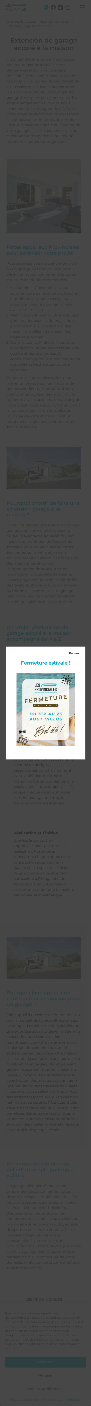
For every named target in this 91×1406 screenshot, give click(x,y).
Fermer (74, 653)
